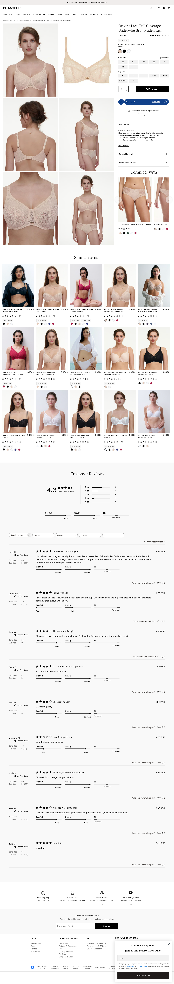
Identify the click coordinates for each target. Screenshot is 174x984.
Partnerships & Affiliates (97, 946)
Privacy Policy (65, 967)
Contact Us (63, 943)
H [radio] (133, 81)
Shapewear (35, 951)
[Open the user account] (164, 8)
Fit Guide (62, 954)
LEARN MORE (123, 145)
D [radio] (143, 75)
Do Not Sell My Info (87, 967)
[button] (67, 14)
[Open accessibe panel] (32, 967)
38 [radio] (154, 62)
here (66, 900)
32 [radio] (123, 62)
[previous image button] (118, 199)
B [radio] (122, 75)
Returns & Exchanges (68, 946)
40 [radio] (164, 62)
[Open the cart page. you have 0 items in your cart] (169, 8)
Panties (34, 948)
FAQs (61, 948)
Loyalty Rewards (66, 951)
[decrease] (127, 90)
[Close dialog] (169, 944)
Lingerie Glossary (94, 948)
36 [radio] (144, 62)
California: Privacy (76, 967)
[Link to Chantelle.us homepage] (12, 8)
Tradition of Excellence (96, 943)
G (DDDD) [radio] (122, 81)
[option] (120, 51)
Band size (122, 58)
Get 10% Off (143, 975)
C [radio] (133, 75)
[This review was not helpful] (162, 582)
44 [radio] (133, 67)
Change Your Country (42, 967)
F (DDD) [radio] (164, 75)
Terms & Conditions (55, 967)
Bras (33, 946)
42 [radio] (123, 67)
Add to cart (152, 88)
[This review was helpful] (158, 582)
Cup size (121, 72)
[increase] (127, 87)
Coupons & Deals (66, 956)
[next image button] (169, 199)
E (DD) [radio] (154, 75)
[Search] (151, 8)
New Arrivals (36, 943)
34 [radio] (133, 62)
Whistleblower (100, 967)
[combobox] (43, 535)
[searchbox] (17, 535)
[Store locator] (158, 8)
